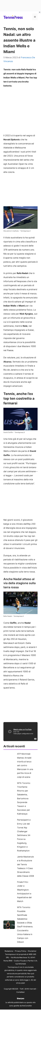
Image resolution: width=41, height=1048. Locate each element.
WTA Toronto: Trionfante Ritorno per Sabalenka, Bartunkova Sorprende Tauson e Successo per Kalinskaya (24, 798)
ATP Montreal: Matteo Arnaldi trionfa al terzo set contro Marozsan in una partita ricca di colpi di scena (25, 765)
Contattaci (20, 992)
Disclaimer (32, 951)
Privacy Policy (20, 951)
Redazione (9, 951)
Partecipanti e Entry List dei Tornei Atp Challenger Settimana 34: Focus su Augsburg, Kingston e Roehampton (24, 835)
